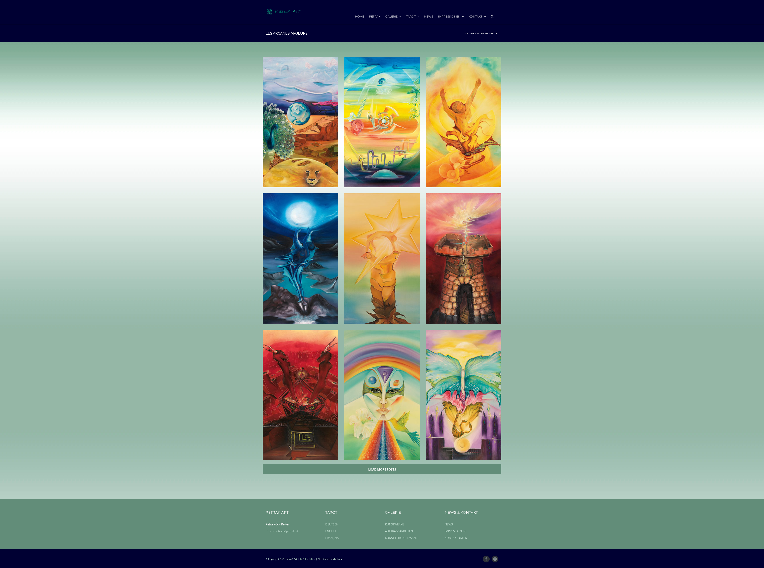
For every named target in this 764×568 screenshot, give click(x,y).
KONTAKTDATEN (456, 538)
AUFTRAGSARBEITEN (399, 531)
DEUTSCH (331, 524)
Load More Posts (382, 469)
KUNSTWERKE (394, 524)
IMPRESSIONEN (455, 531)
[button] (492, 16)
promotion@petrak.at (283, 531)
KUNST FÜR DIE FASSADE (402, 538)
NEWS (449, 524)
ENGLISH (331, 531)
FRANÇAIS (332, 538)
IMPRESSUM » (307, 559)
